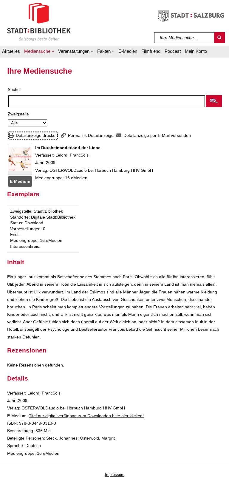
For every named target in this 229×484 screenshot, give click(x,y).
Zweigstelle (18, 114)
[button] (39, 52)
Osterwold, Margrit (97, 438)
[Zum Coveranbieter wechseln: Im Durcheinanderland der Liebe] (20, 159)
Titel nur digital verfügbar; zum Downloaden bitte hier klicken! (86, 415)
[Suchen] (219, 37)
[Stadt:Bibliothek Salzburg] (39, 21)
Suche (14, 89)
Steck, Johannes (62, 438)
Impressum (114, 474)
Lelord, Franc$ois (72, 155)
